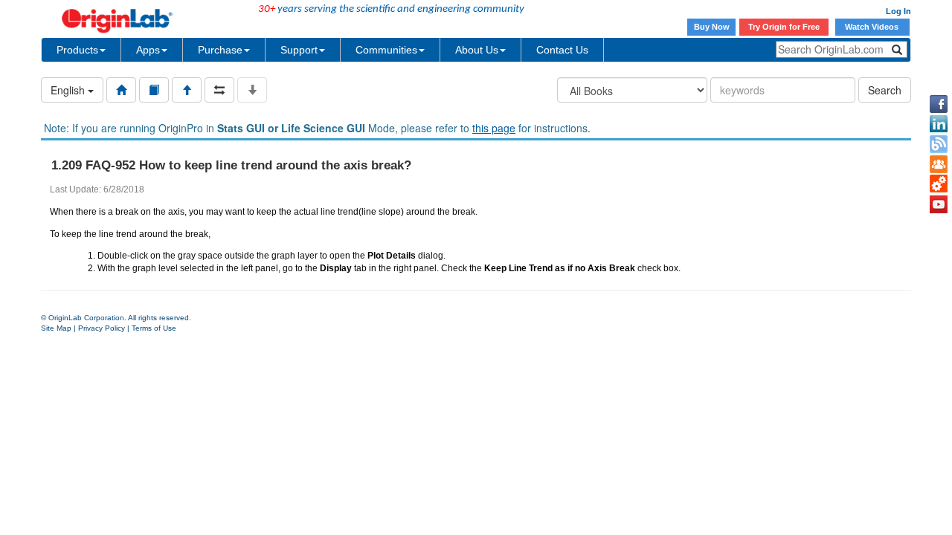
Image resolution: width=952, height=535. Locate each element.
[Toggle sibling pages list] (219, 90)
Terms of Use (154, 328)
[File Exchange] (938, 184)
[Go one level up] (187, 90)
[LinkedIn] (938, 124)
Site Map (56, 328)
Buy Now (712, 26)
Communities (386, 50)
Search (884, 89)
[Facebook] (938, 104)
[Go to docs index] (121, 90)
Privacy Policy (101, 328)
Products (77, 50)
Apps (148, 50)
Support (299, 50)
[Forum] (938, 164)
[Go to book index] (154, 90)
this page (493, 127)
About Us (476, 50)
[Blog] (938, 144)
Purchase (220, 50)
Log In (898, 11)
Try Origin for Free (784, 26)
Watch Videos (873, 26)
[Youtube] (938, 204)
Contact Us (562, 50)
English (69, 89)
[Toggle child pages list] (252, 90)
